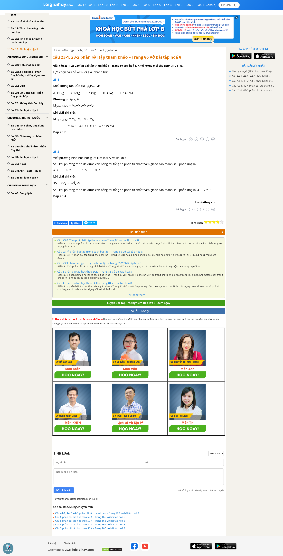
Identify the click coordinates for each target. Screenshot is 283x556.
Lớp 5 (157, 5)
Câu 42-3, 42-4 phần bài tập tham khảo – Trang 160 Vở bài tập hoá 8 (253, 85)
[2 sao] (210, 222)
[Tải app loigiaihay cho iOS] (264, 56)
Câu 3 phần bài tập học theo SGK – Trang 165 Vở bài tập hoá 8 (90, 528)
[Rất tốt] (213, 139)
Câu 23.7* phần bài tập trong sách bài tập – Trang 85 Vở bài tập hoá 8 (100, 251)
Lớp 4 (168, 5)
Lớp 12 (81, 5)
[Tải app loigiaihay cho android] (240, 56)
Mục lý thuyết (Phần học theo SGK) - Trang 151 (253, 71)
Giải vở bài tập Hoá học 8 (71, 50)
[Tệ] (196, 139)
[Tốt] (207, 139)
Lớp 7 (135, 5)
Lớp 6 (146, 5)
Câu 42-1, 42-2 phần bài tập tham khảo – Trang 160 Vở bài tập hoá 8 (253, 90)
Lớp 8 (125, 5)
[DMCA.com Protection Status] (112, 550)
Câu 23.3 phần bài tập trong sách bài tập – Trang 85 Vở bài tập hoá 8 (99, 263)
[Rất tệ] (191, 139)
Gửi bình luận (63, 490)
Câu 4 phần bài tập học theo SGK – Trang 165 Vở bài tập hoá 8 (90, 524)
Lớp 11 (92, 5)
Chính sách (69, 543)
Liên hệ (52, 543)
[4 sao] (218, 222)
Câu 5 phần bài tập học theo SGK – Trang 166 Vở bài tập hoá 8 (90, 520)
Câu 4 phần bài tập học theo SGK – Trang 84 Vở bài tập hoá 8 (94, 283)
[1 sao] (206, 222)
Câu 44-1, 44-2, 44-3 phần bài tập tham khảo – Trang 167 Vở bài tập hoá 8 (97, 513)
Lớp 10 (103, 5)
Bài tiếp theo (138, 232)
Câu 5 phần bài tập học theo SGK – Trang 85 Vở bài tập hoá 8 (94, 271)
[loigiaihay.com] (58, 6)
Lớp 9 (114, 5)
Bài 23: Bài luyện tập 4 (103, 50)
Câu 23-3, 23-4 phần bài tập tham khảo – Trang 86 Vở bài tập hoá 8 (98, 240)
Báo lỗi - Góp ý (139, 311)
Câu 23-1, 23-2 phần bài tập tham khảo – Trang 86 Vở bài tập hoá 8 (116, 57)
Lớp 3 (179, 5)
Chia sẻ (77, 223)
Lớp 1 (200, 5)
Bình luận (62, 223)
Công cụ (211, 5)
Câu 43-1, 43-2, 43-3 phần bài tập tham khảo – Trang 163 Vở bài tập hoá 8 (253, 80)
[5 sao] (222, 222)
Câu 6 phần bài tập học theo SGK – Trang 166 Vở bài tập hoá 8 (90, 517)
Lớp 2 (189, 5)
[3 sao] (214, 222)
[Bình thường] (202, 139)
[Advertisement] (253, 145)
